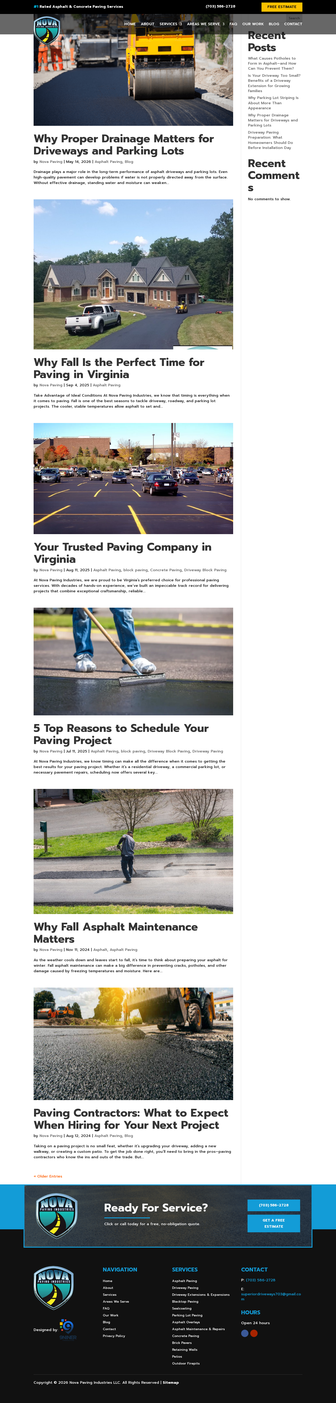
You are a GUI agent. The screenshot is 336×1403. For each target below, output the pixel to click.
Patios (177, 1357)
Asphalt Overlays (186, 1323)
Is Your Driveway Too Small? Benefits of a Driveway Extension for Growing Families (274, 83)
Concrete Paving (166, 570)
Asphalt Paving (108, 162)
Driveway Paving (207, 751)
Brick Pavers (182, 1343)
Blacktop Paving (185, 1302)
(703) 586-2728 (220, 6)
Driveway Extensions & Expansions (201, 1295)
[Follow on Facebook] (244, 1333)
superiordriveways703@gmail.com (271, 1296)
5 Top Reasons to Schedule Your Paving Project (121, 734)
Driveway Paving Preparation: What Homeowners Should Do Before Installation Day (270, 140)
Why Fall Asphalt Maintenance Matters (116, 933)
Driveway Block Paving (205, 570)
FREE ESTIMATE (281, 7)
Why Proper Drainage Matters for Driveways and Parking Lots (124, 144)
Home (130, 24)
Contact (293, 24)
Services (168, 24)
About (148, 24)
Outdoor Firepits (186, 1364)
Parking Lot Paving (187, 1316)
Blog (274, 24)
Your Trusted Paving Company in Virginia (123, 553)
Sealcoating (182, 1309)
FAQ (233, 24)
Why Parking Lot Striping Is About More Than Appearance (273, 103)
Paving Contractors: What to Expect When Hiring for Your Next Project (131, 1119)
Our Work (253, 24)
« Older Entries (48, 1176)
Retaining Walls (184, 1350)
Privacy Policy (114, 1336)
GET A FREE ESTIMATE (274, 1223)
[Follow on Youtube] (254, 1333)
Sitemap (171, 1382)
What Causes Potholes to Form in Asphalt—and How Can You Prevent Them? (272, 63)
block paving (135, 570)
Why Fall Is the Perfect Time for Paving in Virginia (119, 368)
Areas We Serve (203, 24)
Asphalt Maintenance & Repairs (198, 1330)
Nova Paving (51, 162)
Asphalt (100, 950)
